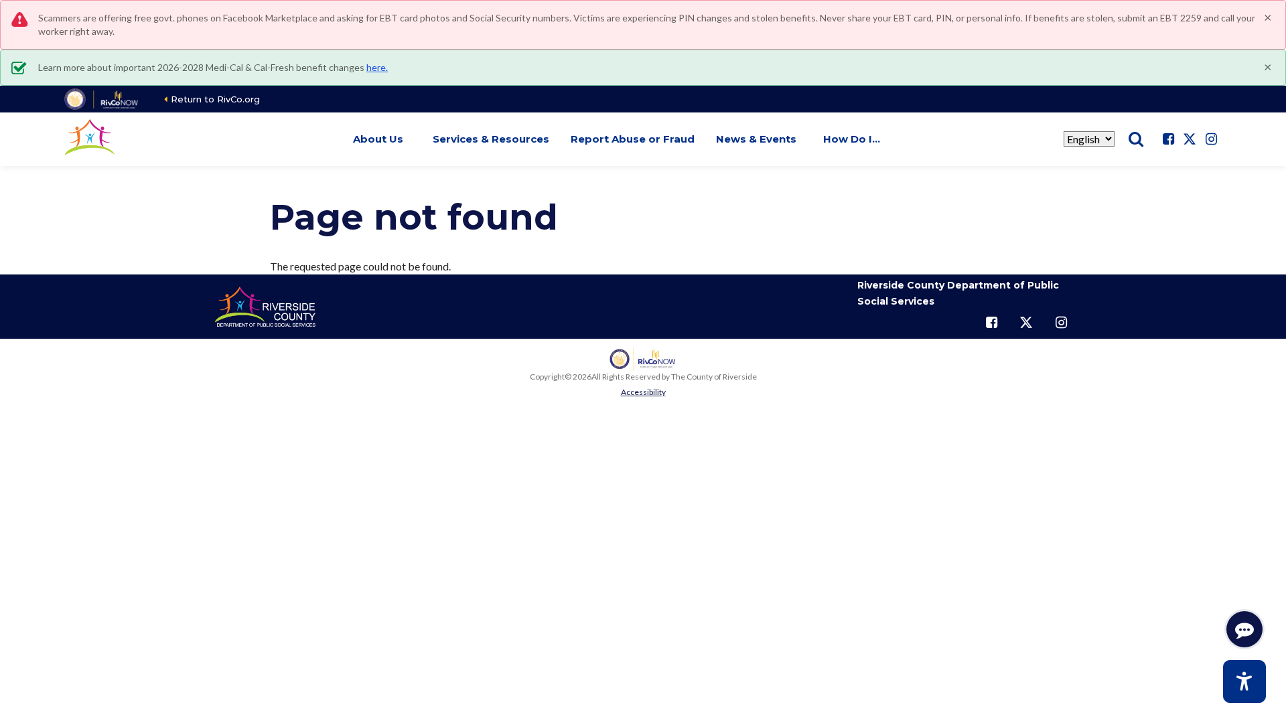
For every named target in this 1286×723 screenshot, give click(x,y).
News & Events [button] (756, 139)
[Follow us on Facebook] (1168, 139)
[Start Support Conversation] (1244, 629)
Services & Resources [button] (491, 139)
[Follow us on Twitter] (1189, 139)
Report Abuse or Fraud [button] (633, 139)
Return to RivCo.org (215, 99)
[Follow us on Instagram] (1211, 139)
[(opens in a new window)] (102, 99)
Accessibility (643, 392)
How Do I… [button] (851, 139)
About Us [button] (378, 139)
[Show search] (1136, 139)
